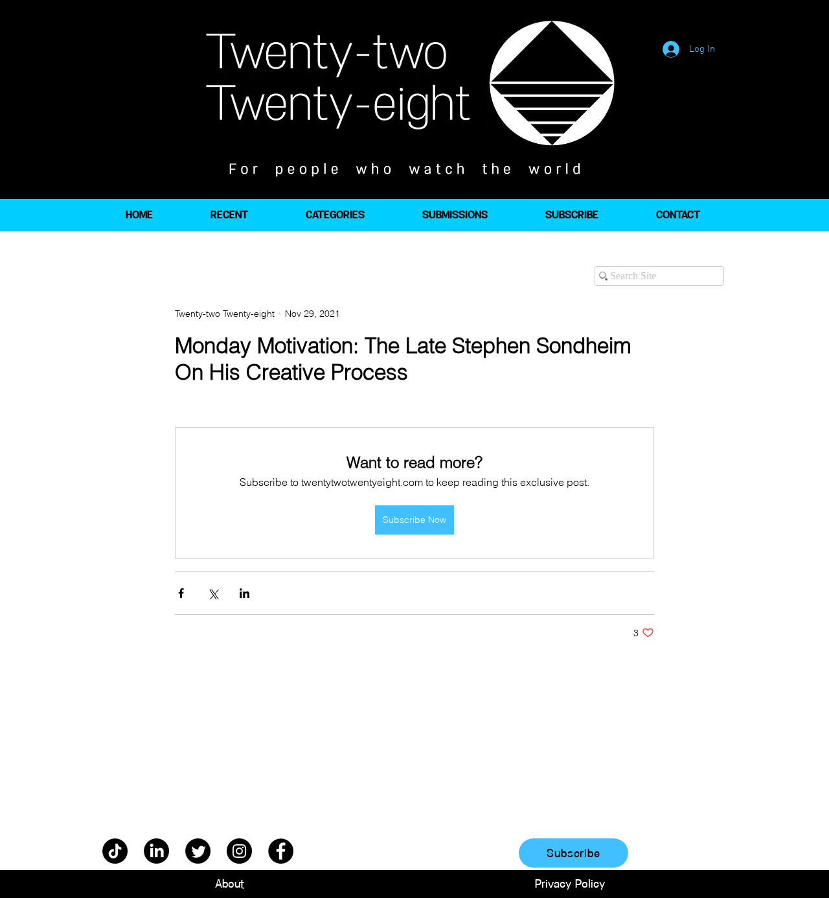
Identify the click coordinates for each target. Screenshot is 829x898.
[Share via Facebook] (181, 593)
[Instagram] (239, 851)
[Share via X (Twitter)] (213, 593)
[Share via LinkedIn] (244, 593)
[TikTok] (115, 851)
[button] (335, 215)
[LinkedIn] (156, 851)
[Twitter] (197, 851)
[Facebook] (280, 851)
